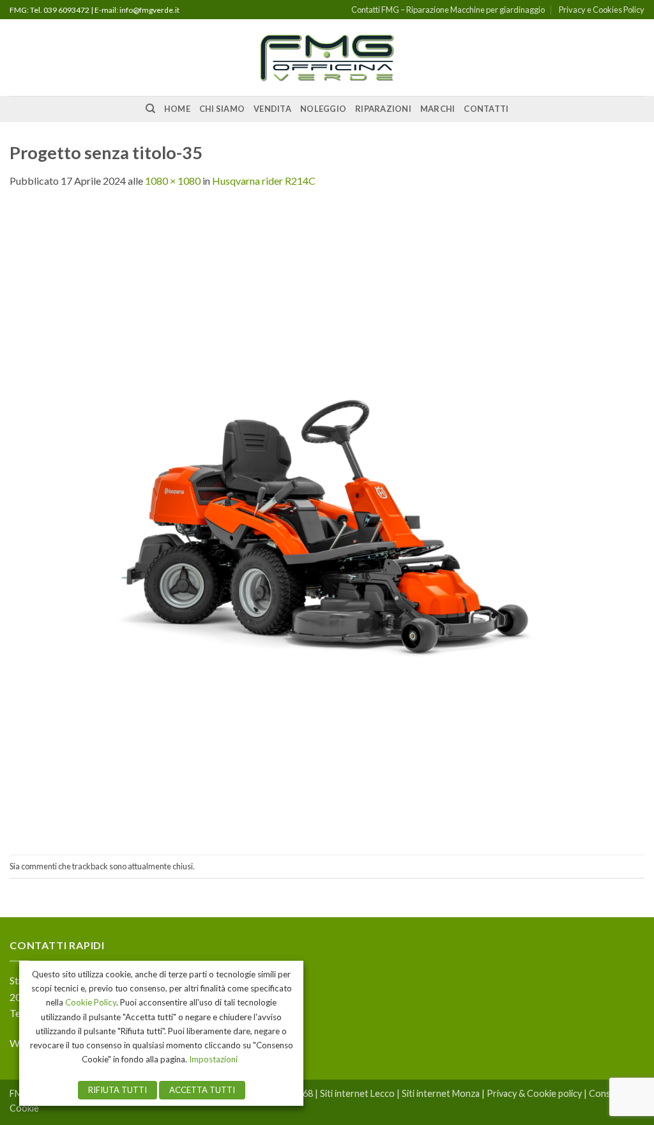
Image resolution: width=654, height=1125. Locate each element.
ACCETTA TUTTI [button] (202, 1090)
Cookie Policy (90, 1002)
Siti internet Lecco (357, 1093)
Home (177, 109)
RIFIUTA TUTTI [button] (117, 1090)
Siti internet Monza (441, 1093)
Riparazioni (383, 109)
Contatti (486, 109)
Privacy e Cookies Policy (601, 9)
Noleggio (323, 109)
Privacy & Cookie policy (534, 1093)
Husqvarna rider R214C (264, 181)
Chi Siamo (222, 109)
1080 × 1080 (173, 181)
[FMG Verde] (327, 58)
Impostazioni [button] (213, 1059)
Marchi (437, 109)
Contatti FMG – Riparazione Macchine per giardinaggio (448, 9)
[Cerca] (150, 109)
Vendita (272, 109)
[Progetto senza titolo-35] (327, 521)
